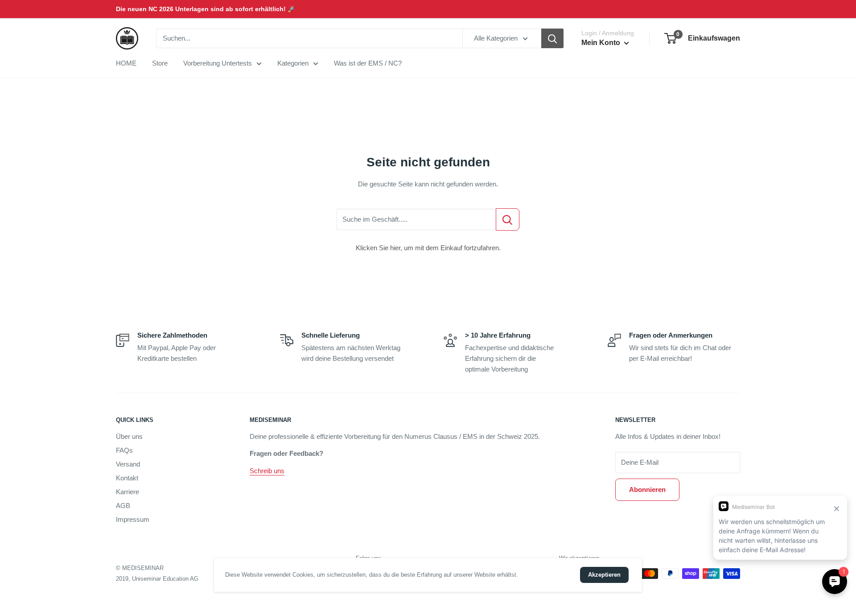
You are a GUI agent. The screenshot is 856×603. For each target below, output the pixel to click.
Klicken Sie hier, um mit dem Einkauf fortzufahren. (428, 248)
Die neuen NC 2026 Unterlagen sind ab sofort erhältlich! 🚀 (205, 8)
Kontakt (127, 478)
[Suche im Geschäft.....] (507, 219)
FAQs (124, 450)
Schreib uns (267, 471)
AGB (123, 505)
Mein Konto (601, 42)
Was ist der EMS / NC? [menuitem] (368, 63)
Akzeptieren (604, 574)
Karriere (127, 492)
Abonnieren (647, 489)
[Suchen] (552, 38)
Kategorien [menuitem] (293, 63)
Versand (128, 464)
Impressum (132, 519)
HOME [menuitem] (126, 63)
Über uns (129, 436)
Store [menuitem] (160, 63)
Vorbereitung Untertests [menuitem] (217, 63)
